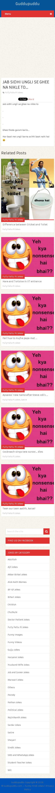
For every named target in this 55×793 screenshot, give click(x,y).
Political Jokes (15, 710)
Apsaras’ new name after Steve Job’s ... (25, 395)
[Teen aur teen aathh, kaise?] (27, 484)
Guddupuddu (28, 4)
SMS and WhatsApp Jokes (21, 755)
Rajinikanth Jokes (17, 717)
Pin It (31, 99)
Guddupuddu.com (13, 786)
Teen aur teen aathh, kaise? (19, 508)
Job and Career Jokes (18, 672)
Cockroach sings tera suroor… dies (23, 451)
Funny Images (15, 634)
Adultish (12, 559)
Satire (24, 400)
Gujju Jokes (14, 649)
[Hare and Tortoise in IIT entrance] (27, 257)
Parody (11, 695)
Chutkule (12, 612)
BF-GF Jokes (14, 589)
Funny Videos (15, 642)
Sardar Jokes (14, 725)
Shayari (12, 740)
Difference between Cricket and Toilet (25, 224)
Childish (12, 604)
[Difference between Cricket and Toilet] (27, 189)
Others (11, 687)
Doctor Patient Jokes (19, 619)
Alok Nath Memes (17, 582)
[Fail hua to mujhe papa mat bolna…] (27, 314)
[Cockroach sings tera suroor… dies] (27, 427)
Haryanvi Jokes (16, 657)
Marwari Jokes (15, 680)
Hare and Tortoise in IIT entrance (22, 281)
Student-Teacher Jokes (20, 762)
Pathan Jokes (15, 702)
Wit (9, 770)
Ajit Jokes (13, 567)
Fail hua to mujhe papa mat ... (20, 338)
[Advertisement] (27, 45)
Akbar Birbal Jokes (17, 574)
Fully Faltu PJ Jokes (14, 92)
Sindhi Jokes (14, 747)
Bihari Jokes (14, 597)
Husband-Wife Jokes (18, 664)
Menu (8, 14)
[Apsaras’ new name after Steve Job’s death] (27, 370)
